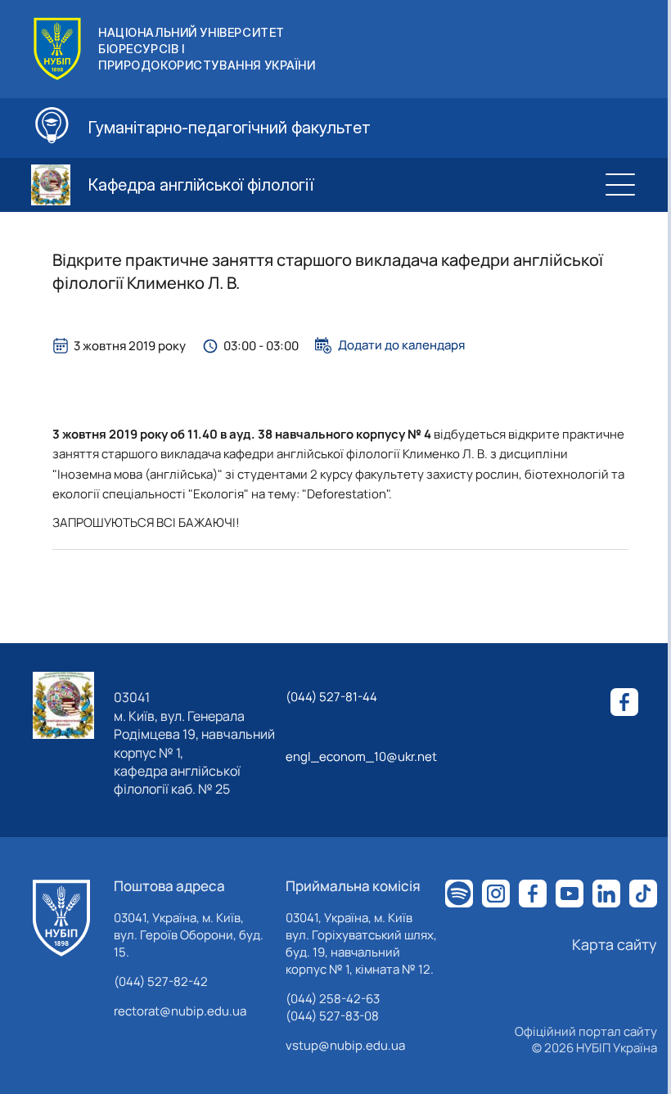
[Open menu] (620, 185)
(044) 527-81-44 (331, 696)
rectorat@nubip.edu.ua (180, 1011)
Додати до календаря (401, 345)
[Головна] (61, 918)
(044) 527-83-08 (332, 1015)
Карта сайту (614, 944)
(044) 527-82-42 (161, 981)
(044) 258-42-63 (333, 998)
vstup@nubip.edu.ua (345, 1045)
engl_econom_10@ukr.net (361, 756)
